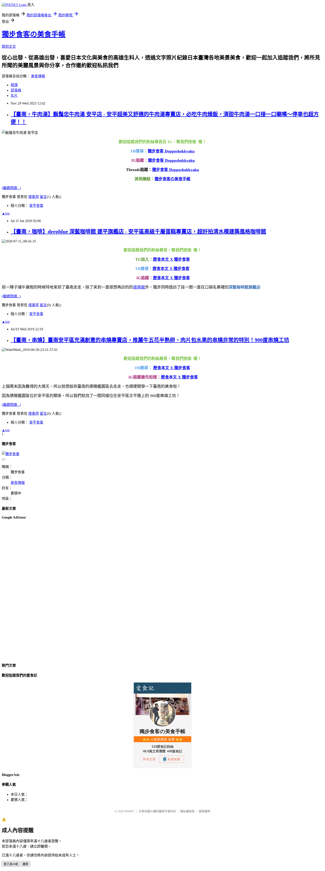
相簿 (14, 85)
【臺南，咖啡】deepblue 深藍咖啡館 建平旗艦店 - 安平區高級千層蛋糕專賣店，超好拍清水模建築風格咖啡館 (138, 231)
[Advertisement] (19, 590)
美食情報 (38, 76)
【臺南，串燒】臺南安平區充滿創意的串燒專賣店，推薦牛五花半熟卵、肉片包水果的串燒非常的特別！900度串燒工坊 (150, 340)
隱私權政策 (187, 811)
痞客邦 (33, 197)
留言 (43, 197)
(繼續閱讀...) (11, 188)
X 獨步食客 (178, 268)
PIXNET (129, 811)
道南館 (139, 287)
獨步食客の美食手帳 (33, 34)
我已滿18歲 (11, 864)
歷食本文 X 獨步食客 (171, 259)
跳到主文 (9, 46)
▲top (6, 213)
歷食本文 (160, 268)
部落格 (16, 90)
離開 (25, 864)
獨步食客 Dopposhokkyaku (171, 151)
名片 (14, 95)
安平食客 (36, 205)
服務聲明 (204, 811)
